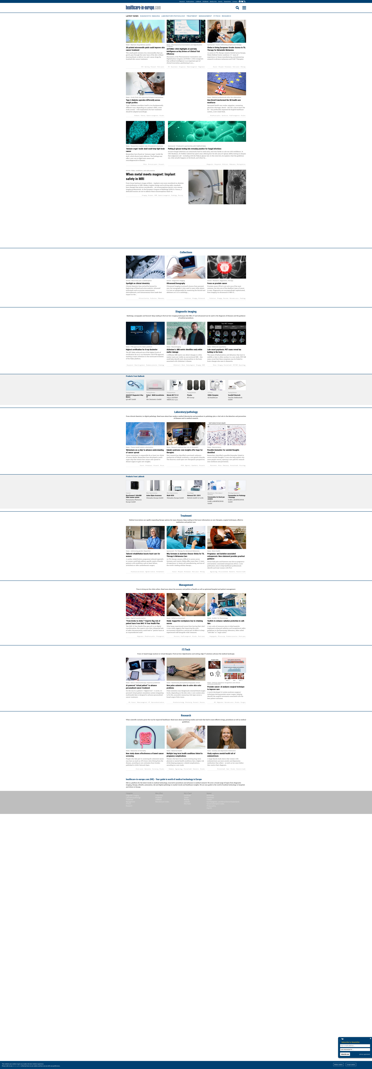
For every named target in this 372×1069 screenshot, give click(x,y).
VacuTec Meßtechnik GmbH (235, 398)
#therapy (243, 67)
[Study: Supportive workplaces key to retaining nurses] (186, 604)
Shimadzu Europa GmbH (154, 498)
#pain (227, 769)
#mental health (228, 365)
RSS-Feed (187, 804)
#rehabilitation (160, 571)
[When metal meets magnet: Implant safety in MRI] (217, 207)
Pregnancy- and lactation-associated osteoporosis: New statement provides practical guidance (226, 556)
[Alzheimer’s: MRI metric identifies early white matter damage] (186, 333)
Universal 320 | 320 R (193, 495)
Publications (190, 1)
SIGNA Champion (213, 395)
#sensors (202, 702)
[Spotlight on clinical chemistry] (145, 267)
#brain (145, 164)
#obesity (143, 115)
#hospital (221, 67)
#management (160, 636)
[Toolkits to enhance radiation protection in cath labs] (226, 604)
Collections (186, 252)
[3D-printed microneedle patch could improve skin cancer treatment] (145, 31)
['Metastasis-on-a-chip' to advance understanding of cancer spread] (145, 433)
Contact (234, 1)
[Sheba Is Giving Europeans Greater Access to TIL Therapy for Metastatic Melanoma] (226, 31)
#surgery (243, 702)
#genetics (187, 465)
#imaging (144, 195)
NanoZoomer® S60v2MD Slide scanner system (134, 496)
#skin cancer (160, 67)
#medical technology (178, 702)
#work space (201, 636)
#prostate (225, 298)
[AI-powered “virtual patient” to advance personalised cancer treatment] (145, 669)
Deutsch (182, 1)
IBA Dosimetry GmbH (153, 399)
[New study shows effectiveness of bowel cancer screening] (145, 737)
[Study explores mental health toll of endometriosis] (226, 737)
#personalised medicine (157, 702)
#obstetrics (232, 571)
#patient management (152, 115)
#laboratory (232, 164)
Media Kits (213, 1)
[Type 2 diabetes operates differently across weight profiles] (145, 83)
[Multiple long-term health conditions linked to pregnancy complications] (186, 737)
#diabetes (137, 115)
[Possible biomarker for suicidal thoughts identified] (226, 433)
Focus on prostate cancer (217, 283)
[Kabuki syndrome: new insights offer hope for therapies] (186, 433)
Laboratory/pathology (173, 16)
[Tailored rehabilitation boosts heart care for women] (145, 537)
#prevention (148, 769)
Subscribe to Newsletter (350, 1042)
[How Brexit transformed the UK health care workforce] (226, 83)
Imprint (209, 808)
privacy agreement (364, 1054)
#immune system (152, 164)
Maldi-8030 (170, 495)
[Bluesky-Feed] (242, 1)
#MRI (155, 195)
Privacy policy (211, 806)
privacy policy (16, 1066)
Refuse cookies (338, 1064)
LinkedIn (187, 802)
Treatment (192, 16)
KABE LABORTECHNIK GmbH (215, 502)
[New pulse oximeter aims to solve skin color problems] (186, 669)
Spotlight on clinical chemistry (138, 283)
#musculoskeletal (223, 571)
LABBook (198, 1)
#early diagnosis (190, 365)
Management (205, 16)
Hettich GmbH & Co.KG (195, 498)
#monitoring (188, 702)
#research (153, 67)
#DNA (182, 465)
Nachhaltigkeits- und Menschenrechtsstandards (223, 802)
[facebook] (240, 1)
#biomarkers (213, 465)
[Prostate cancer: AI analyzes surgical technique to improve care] (226, 669)
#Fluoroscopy (221, 636)
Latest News (132, 16)
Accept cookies (351, 1064)
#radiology (174, 195)
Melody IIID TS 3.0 (172, 395)
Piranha (189, 395)
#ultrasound (201, 298)
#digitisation (201, 67)
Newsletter (227, 1)
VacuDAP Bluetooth (234, 395)
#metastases (228, 67)
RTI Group (190, 397)
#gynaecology (213, 571)
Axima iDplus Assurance (154, 495)
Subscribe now (345, 1054)
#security (180, 195)
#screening (155, 769)
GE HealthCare (213, 397)
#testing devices (241, 164)
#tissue (162, 465)
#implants (150, 195)
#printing (147, 67)
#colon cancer (139, 769)
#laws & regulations (139, 365)
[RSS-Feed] (245, 1)
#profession (225, 115)
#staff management (234, 115)
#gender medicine (150, 571)
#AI (169, 67)
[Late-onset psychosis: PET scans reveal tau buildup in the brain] (226, 333)
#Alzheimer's (177, 365)
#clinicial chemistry (144, 298)
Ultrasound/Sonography (176, 283)
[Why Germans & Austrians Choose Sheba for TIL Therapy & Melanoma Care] (186, 537)
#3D (142, 67)
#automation (174, 67)
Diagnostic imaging (150, 16)
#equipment (217, 164)
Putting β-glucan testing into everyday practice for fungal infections (194, 149)
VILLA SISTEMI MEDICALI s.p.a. (172, 398)
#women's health (240, 571)
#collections (153, 298)
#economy (177, 636)
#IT (149, 702)
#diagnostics (210, 164)
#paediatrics (195, 465)
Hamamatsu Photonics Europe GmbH (134, 501)
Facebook (187, 795)
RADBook (205, 1)
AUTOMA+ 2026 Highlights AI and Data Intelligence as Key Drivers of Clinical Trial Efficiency (183, 51)
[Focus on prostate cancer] (226, 267)
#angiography (213, 636)
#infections (225, 164)
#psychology (242, 365)
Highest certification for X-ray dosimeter (142, 349)
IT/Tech (216, 16)
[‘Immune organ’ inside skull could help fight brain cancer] (145, 132)
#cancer (215, 67)
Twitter (186, 798)
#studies (161, 115)
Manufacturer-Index (162, 802)
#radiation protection (151, 365)
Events (220, 1)
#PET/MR (235, 365)
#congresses (182, 67)
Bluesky (186, 800)
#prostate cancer (234, 298)
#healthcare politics (215, 115)
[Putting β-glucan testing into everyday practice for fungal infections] (207, 132)
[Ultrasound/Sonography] (186, 267)
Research (226, 16)
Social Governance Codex (215, 804)
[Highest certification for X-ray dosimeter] (145, 333)
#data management (192, 67)
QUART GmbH (131, 399)
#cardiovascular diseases (137, 571)
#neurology (242, 465)
